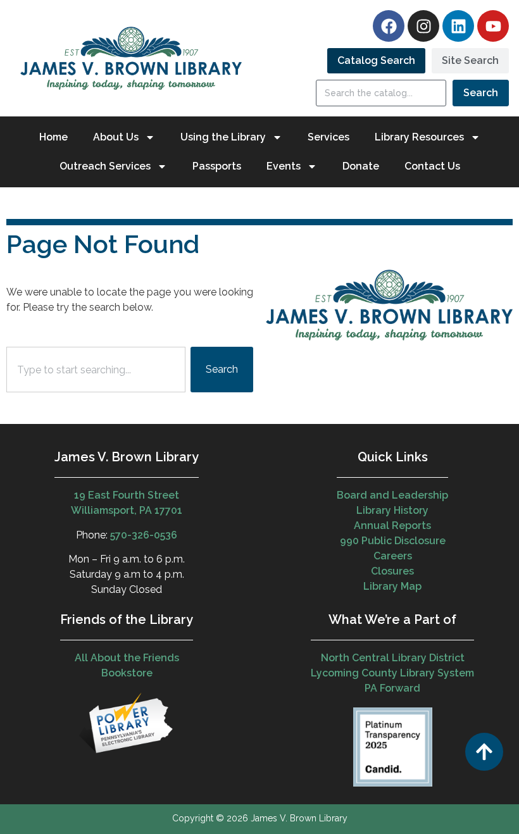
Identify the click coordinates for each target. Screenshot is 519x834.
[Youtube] (493, 26)
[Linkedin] (458, 26)
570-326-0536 (143, 535)
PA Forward (392, 688)
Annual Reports (392, 526)
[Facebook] (388, 26)
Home (53, 137)
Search (480, 93)
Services (328, 137)
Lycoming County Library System (392, 673)
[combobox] (95, 369)
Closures (392, 571)
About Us (116, 137)
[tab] (376, 60)
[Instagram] (423, 26)
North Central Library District (393, 658)
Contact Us (432, 166)
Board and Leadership (392, 495)
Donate (360, 166)
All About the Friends (127, 658)
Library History (392, 510)
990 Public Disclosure (393, 541)
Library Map (392, 586)
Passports (216, 166)
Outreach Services (105, 166)
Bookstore (127, 673)
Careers (392, 556)
